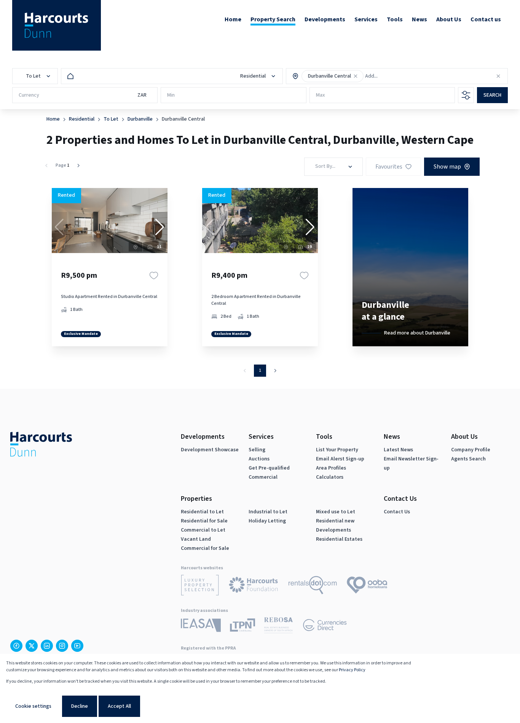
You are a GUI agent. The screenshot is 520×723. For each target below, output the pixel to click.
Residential (81, 119)
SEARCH (492, 95)
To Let (111, 119)
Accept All (119, 706)
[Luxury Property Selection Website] (200, 586)
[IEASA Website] (201, 626)
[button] (356, 76)
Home (53, 119)
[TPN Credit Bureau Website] (242, 626)
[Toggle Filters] (466, 95)
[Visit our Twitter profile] (32, 646)
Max (320, 95)
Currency (29, 95)
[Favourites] (153, 275)
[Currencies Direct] (325, 626)
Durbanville (140, 119)
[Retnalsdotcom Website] (312, 586)
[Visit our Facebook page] (16, 646)
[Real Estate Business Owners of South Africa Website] (278, 626)
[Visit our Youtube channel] (77, 646)
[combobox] (398, 76)
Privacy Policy (352, 670)
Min (171, 95)
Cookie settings (33, 706)
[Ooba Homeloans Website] (367, 586)
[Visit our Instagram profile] (62, 646)
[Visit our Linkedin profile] (47, 646)
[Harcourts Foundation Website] (253, 586)
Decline (79, 706)
